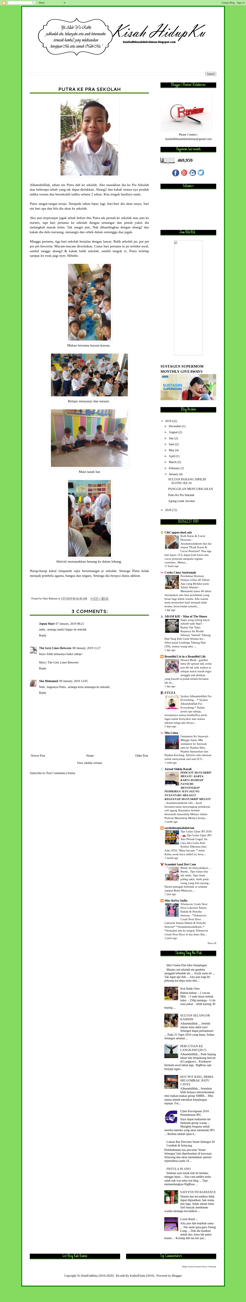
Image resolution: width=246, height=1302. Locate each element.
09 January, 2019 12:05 (73, 681)
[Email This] (92, 599)
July (172, 438)
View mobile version (89, 763)
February (174, 468)
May (172, 450)
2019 (168, 421)
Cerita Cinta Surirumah (180, 572)
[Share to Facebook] (103, 599)
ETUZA (170, 692)
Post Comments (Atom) (60, 773)
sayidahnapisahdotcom (179, 828)
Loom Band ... (189, 1219)
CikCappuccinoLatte (178, 532)
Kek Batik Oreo (190, 988)
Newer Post (38, 755)
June (172, 444)
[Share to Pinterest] (107, 599)
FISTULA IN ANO (178, 1168)
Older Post (141, 755)
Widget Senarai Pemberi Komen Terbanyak (199, 1267)
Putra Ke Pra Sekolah (181, 495)
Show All (212, 943)
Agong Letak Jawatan (181, 501)
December (175, 426)
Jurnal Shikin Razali (178, 769)
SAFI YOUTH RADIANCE (198, 1192)
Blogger (176, 1275)
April (172, 456)
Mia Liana (171, 732)
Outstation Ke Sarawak (194, 736)
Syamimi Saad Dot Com (180, 864)
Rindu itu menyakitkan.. (195, 867)
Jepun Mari (46, 623)
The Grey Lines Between (55, 648)
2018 (168, 510)
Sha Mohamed (48, 681)
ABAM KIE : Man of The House (186, 616)
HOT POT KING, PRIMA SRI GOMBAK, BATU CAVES (196, 1080)
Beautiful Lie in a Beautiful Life (185, 656)
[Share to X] (99, 599)
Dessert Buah (188, 660)
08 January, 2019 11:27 (86, 648)
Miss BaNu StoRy (176, 900)
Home (90, 755)
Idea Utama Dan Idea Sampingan (186, 965)
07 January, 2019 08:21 (70, 623)
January (174, 474)
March (173, 462)
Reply (42, 635)
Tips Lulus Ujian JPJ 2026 (196, 831)
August (173, 432)
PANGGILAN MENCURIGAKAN (190, 489)
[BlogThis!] (96, 599)
